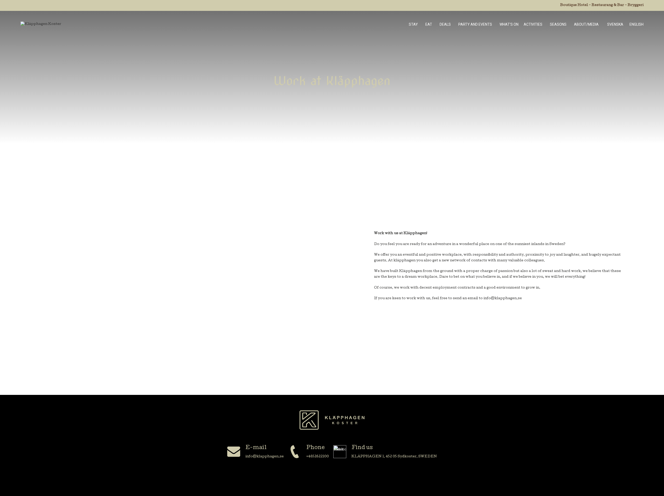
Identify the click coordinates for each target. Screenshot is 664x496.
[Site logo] (40, 24)
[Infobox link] (255, 452)
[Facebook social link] (325, 478)
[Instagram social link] (338, 478)
